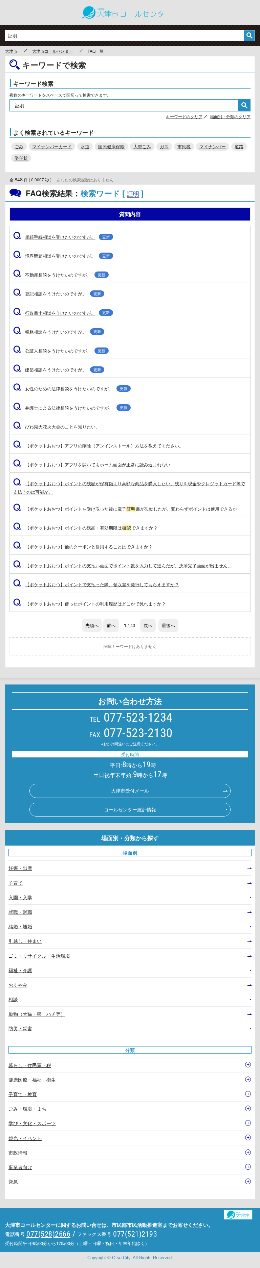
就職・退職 (20, 911)
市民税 (184, 146)
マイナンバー (212, 146)
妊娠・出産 (20, 867)
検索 (249, 35)
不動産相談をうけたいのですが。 (59, 274)
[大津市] (241, 1213)
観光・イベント (25, 1138)
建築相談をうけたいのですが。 (57, 369)
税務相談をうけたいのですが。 (57, 332)
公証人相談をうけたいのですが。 (59, 350)
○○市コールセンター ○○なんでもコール (130, 12)
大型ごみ (142, 146)
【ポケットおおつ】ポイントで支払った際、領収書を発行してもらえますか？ (96, 584)
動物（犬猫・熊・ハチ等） (36, 1013)
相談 (13, 999)
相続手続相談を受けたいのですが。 (61, 237)
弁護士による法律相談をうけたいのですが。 (70, 408)
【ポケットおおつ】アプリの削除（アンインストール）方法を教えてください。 (98, 445)
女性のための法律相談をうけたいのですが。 (70, 388)
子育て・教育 (22, 1094)
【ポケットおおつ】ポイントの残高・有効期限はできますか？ (85, 527)
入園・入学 (20, 897)
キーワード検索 (33, 83)
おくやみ (17, 984)
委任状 (21, 158)
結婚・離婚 (20, 926)
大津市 (11, 51)
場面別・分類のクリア (230, 116)
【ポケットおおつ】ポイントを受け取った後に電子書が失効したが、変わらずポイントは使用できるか (125, 509)
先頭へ (92, 625)
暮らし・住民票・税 (29, 1065)
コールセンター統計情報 (130, 809)
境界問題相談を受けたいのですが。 (61, 256)
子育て (15, 882)
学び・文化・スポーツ (32, 1123)
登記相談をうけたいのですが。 (57, 293)
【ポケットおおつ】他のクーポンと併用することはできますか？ (83, 546)
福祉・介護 (20, 970)
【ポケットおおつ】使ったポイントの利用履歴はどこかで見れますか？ (89, 603)
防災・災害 (20, 1028)
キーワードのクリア (184, 116)
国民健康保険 (111, 146)
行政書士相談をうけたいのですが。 (61, 313)
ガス (164, 146)
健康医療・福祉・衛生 (32, 1079)
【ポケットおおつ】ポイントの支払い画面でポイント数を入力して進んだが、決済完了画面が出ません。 (122, 565)
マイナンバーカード (52, 146)
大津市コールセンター (52, 51)
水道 (85, 146)
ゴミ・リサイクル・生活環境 (39, 955)
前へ (111, 625)
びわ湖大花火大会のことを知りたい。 (56, 426)
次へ (148, 625)
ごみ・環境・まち (27, 1108)
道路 (239, 146)
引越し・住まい (25, 940)
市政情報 (17, 1152)
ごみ (19, 146)
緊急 (13, 1181)
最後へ (168, 625)
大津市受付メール (130, 790)
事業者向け (20, 1167)
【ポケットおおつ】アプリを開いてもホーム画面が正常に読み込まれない (91, 464)
